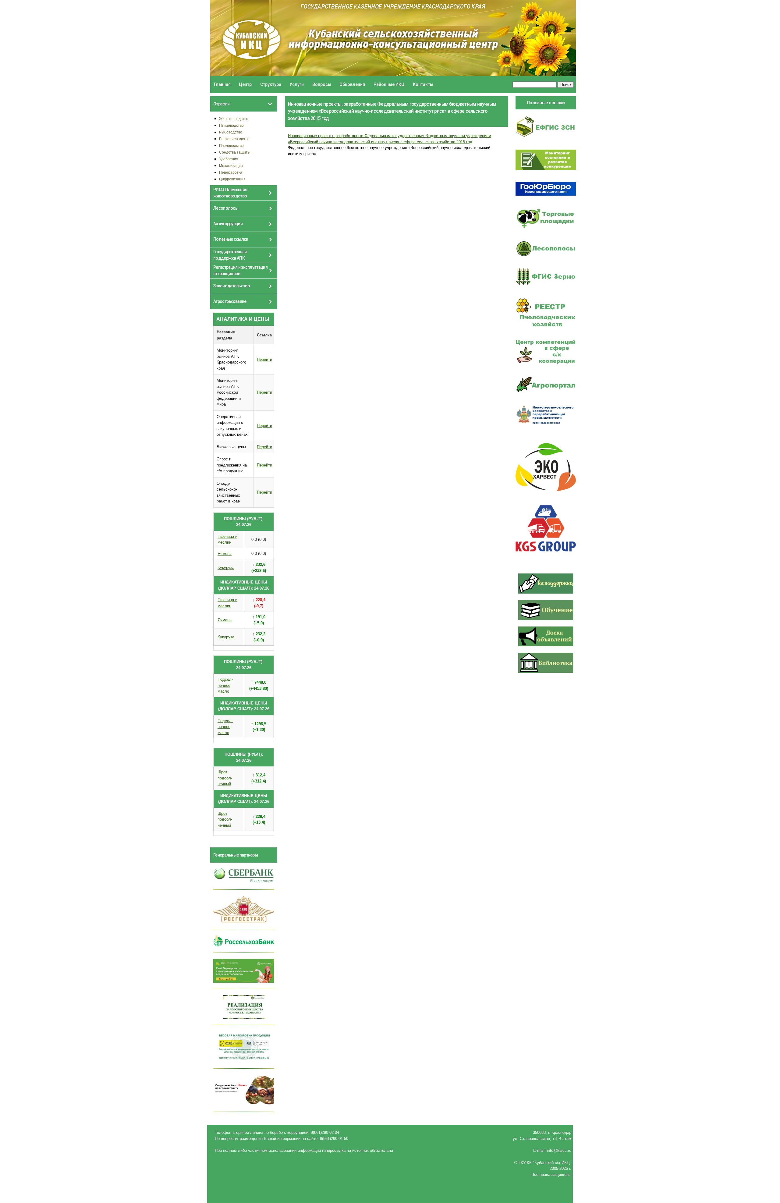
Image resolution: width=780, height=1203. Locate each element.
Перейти (264, 359)
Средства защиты (234, 152)
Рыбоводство (230, 132)
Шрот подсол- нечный (225, 778)
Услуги (296, 84)
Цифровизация (232, 179)
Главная (222, 84)
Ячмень (225, 553)
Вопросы (321, 84)
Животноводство (233, 119)
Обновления (352, 84)
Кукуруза (226, 567)
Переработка (230, 172)
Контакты (423, 84)
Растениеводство (234, 139)
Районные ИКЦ (389, 84)
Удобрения (228, 159)
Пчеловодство (231, 145)
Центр (245, 84)
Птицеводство (231, 125)
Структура (270, 84)
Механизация (231, 166)
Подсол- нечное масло (225, 685)
